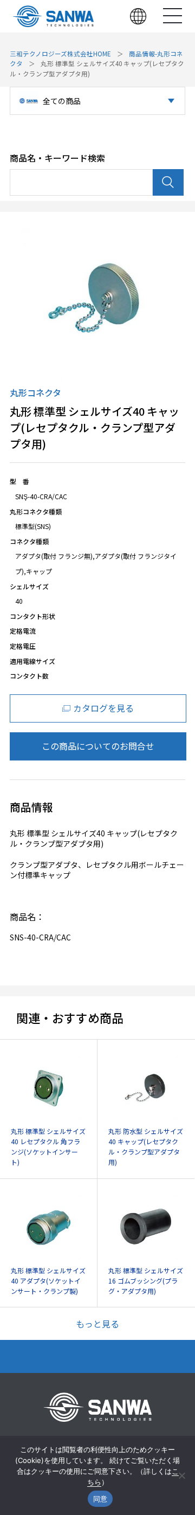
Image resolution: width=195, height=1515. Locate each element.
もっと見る (97, 1323)
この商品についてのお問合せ (98, 745)
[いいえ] (181, 1475)
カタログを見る (103, 707)
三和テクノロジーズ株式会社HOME (60, 53)
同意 (100, 1498)
